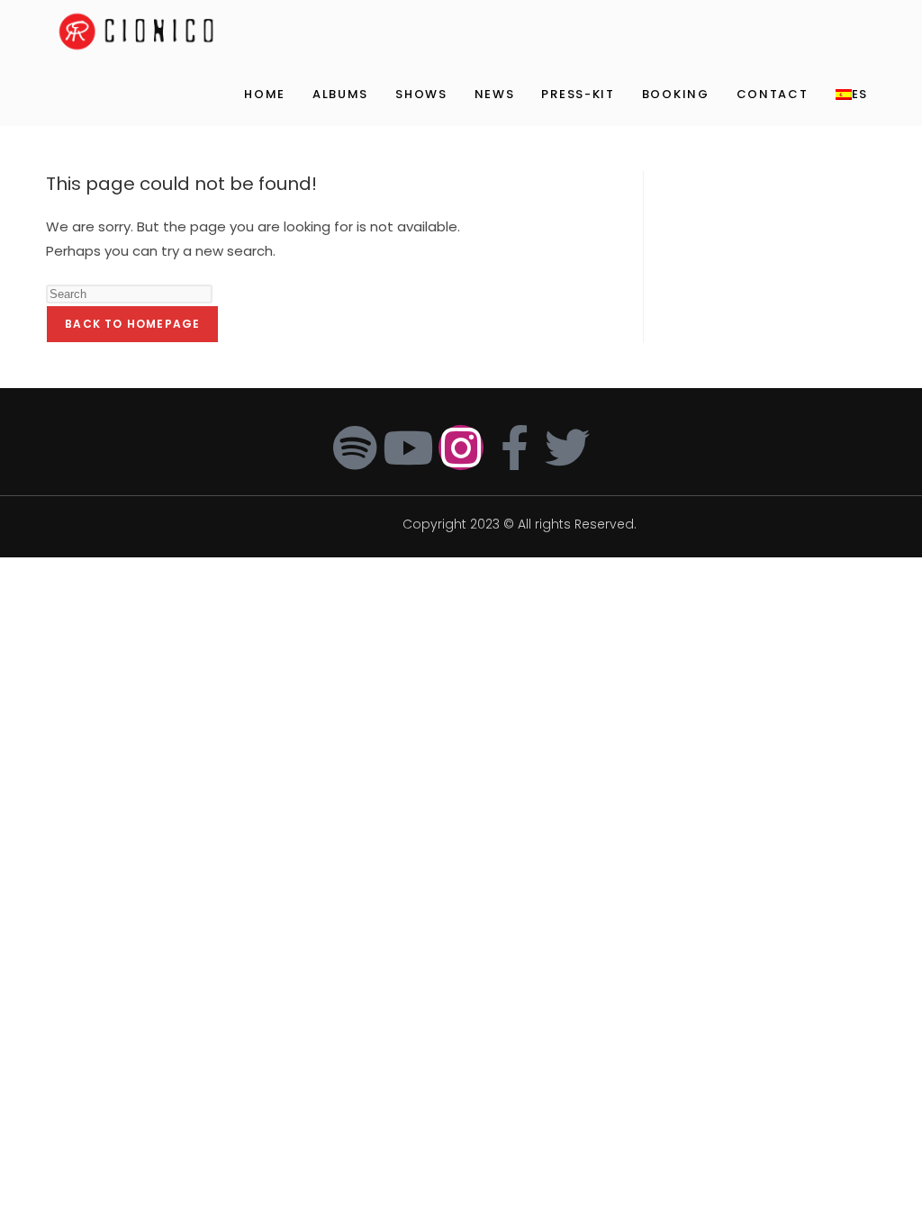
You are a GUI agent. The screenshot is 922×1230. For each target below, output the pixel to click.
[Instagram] (461, 447)
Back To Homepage (132, 323)
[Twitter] (567, 447)
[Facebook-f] (514, 447)
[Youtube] (407, 447)
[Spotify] (354, 447)
